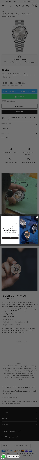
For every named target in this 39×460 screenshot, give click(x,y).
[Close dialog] (37, 217)
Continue (10, 237)
